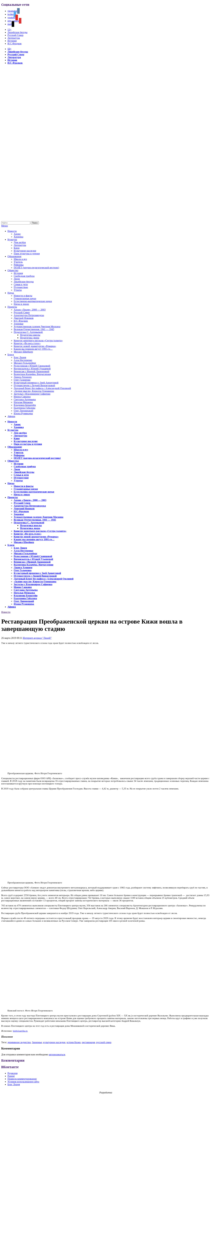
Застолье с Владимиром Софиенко (32, 394)
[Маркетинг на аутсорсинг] (106, 1233)
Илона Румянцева (23, 413)
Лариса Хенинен (23, 377)
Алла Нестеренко (23, 360)
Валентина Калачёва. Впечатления (32, 374)
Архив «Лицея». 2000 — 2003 (30, 309)
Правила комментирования (21, 1078)
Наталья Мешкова (23, 402)
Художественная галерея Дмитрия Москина (37, 326)
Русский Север (15, 35)
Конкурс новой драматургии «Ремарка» (35, 346)
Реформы (19, 264)
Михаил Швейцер (23, 351)
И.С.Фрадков (14, 43)
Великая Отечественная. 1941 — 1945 (34, 329)
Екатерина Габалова (24, 408)
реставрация (88, 1042)
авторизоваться (57, 1054)
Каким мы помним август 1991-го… (33, 349)
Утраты (18, 290)
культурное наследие (54, 1042)
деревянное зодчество (19, 1042)
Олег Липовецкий (23, 410)
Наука (10, 293)
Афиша (11, 416)
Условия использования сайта (23, 1081)
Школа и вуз (20, 259)
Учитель (18, 262)
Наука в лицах (21, 304)
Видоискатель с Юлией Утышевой (32, 368)
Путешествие (21, 287)
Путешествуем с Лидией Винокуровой (34, 385)
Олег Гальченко (22, 379)
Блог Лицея (20, 357)
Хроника (18, 236)
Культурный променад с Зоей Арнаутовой (36, 382)
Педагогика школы (30, 335)
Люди (17, 278)
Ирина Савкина (22, 396)
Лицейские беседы (17, 32)
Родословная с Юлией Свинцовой (32, 365)
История (12, 40)
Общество (12, 270)
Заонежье (37, 1042)
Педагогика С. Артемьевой (28, 332)
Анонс (17, 234)
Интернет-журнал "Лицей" (37, 638)
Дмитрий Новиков (24, 318)
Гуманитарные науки (25, 298)
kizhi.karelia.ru (20, 1031)
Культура (12, 239)
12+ (9, 29)
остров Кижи (74, 1042)
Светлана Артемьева (25, 399)
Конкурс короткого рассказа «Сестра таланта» (38, 340)
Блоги (10, 354)
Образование (14, 256)
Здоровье (18, 323)
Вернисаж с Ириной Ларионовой (31, 371)
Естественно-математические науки (33, 301)
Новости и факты (23, 295)
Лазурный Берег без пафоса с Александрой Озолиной (42, 388)
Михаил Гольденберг (25, 363)
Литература (13, 38)
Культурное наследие (25, 250)
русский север (103, 1042)
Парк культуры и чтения (27, 253)
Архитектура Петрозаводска (29, 315)
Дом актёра (20, 242)
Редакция (12, 1073)
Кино (16, 248)
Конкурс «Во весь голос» (27, 343)
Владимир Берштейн (25, 405)
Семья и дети (21, 284)
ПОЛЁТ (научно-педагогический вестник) (36, 267)
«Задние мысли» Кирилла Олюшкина (34, 391)
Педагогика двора (29, 337)
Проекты (12, 307)
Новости (12, 231)
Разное (11, 1076)
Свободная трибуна (24, 276)
